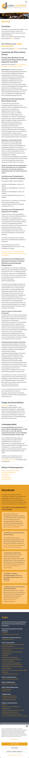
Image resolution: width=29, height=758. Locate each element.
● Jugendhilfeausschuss (8, 639)
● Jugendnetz (5, 655)
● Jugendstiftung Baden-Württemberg (11, 659)
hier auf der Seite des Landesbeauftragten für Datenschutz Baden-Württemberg (14, 545)
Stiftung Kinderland (6, 477)
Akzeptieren (15, 744)
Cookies (9, 754)
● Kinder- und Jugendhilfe (8, 661)
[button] (27, 726)
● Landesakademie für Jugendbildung (11, 663)
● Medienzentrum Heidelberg (9, 684)
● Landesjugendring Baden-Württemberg (12, 664)
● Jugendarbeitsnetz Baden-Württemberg (12, 651)
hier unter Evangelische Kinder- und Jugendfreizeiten (14, 565)
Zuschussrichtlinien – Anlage (14, 66)
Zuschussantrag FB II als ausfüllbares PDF (12, 251)
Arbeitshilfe (7, 581)
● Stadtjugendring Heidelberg (9, 696)
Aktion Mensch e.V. (6, 474)
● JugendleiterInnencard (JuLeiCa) (10, 634)
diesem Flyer (16, 525)
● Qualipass (5, 632)
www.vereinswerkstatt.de (13, 527)
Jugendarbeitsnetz (6, 479)
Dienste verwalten (14, 738)
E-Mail (12, 38)
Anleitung (16, 48)
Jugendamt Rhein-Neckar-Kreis (11, 674)
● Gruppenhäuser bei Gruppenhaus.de (11, 714)
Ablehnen (14, 747)
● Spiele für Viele (6, 691)
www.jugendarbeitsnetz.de (8, 459)
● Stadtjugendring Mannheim (9, 697)
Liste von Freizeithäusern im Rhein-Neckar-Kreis (15, 715)
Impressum (19, 754)
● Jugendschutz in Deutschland (9, 657)
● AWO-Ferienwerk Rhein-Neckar (10, 679)
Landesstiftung (5, 476)
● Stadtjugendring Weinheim (9, 699)
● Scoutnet (4, 704)
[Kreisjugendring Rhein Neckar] (14, 10)
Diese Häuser (4, 405)
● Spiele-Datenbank (7, 689)
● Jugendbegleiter (6, 653)
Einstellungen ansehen (14, 751)
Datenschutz (13, 754)
